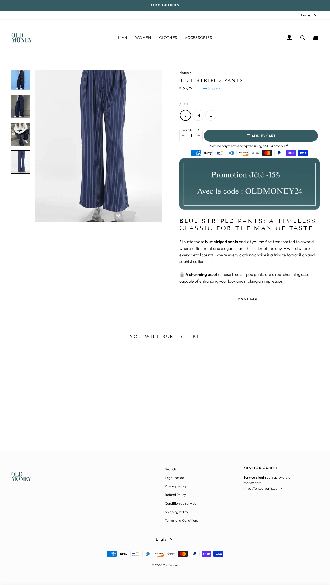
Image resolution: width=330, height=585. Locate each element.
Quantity (191, 129)
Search (170, 469)
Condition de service (180, 503)
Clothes (168, 37)
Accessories (198, 37)
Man (122, 37)
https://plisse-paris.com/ (262, 488)
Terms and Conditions (182, 520)
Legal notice (174, 477)
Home (184, 72)
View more (247, 298)
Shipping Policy (176, 512)
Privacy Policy (176, 486)
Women (143, 37)
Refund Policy (175, 494)
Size (184, 104)
